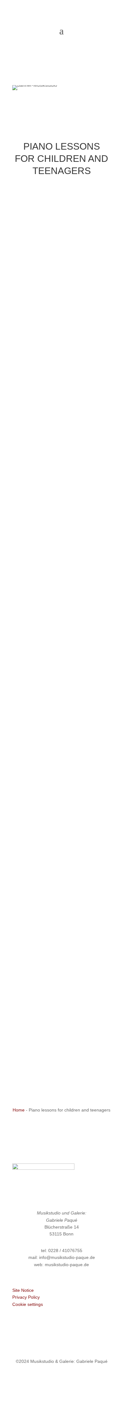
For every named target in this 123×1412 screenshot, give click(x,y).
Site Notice (23, 1290)
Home (19, 1109)
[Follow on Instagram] (74, 1379)
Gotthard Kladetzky (61, 1023)
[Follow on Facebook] (49, 1379)
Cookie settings (27, 1304)
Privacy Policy (26, 1297)
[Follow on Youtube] (61, 1379)
